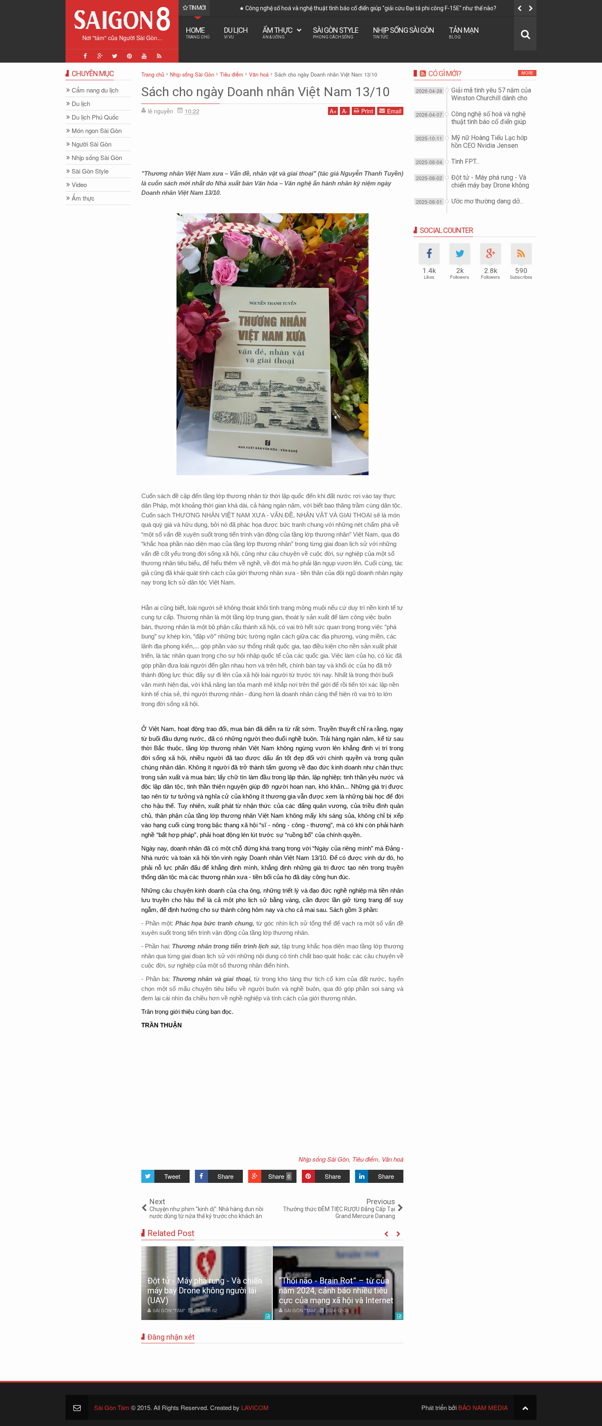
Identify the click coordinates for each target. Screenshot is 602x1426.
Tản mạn (464, 32)
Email (394, 111)
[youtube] (144, 56)
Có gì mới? (444, 73)
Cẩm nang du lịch (95, 90)
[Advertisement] (272, 139)
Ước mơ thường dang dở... (487, 201)
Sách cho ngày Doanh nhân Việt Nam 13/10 (265, 91)
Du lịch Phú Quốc (95, 117)
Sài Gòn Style (335, 32)
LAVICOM (255, 1407)
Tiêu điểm (365, 1159)
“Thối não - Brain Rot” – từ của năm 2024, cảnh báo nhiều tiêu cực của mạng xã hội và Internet (336, 1290)
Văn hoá (392, 1159)
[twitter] (114, 56)
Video (79, 185)
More (527, 73)
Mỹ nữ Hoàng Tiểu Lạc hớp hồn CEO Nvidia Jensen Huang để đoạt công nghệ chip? (364, 8)
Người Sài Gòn (91, 144)
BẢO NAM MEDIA (483, 1407)
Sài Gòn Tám (111, 1407)
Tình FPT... (465, 161)
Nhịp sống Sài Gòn (403, 32)
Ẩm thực (277, 32)
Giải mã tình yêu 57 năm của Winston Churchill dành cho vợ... (491, 98)
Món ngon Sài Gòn (97, 131)
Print (367, 111)
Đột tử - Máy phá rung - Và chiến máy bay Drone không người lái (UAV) (204, 1290)
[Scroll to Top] (525, 1407)
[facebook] (85, 56)
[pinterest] (129, 56)
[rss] (158, 56)
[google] (99, 56)
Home (197, 32)
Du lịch (236, 32)
